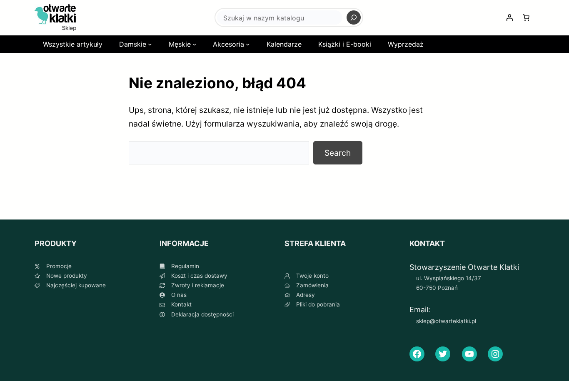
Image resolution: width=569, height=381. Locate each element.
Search (337, 153)
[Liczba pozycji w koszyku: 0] (526, 17)
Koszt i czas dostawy (199, 275)
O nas (179, 294)
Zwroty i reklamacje (197, 285)
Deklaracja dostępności (202, 314)
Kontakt (181, 304)
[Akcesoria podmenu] (248, 44)
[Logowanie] (509, 17)
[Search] (354, 17)
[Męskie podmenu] (194, 44)
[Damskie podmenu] (150, 44)
